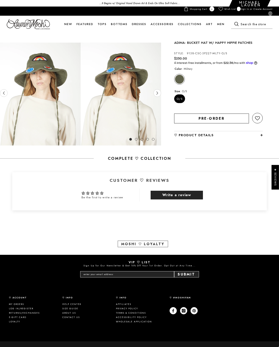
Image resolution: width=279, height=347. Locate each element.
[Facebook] (173, 310)
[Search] (251, 24)
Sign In (245, 9)
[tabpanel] (40, 94)
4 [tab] (147, 139)
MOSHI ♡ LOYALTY (143, 244)
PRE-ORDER (212, 118)
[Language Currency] (270, 13)
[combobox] (251, 24)
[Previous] (4, 93)
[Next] (157, 93)
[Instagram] (183, 310)
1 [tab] (130, 139)
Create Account (262, 9)
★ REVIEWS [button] (275, 177)
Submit (186, 274)
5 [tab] (153, 139)
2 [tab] (136, 139)
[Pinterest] (194, 310)
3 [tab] (142, 139)
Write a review (176, 194)
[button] (257, 118)
